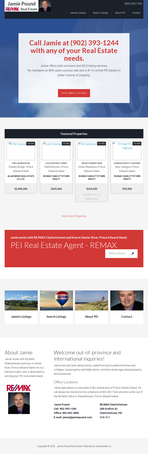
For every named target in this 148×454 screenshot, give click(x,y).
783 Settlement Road (91, 163)
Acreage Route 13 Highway (127, 163)
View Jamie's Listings (74, 93)
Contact (126, 316)
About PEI (91, 316)
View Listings (117, 253)
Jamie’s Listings (21, 316)
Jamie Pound (28, 6)
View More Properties (74, 216)
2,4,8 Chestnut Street (56, 163)
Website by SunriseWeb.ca (97, 446)
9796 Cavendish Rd (21, 163)
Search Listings (56, 316)
